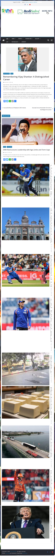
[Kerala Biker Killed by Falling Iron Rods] (25, 369)
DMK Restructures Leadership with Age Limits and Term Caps (26, 150)
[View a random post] (51, 40)
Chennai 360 (28, 38)
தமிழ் (7, 38)
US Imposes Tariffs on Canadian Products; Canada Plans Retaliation (51, 442)
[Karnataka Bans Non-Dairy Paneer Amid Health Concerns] (25, 405)
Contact (24, 41)
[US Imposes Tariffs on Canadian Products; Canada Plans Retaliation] (25, 446)
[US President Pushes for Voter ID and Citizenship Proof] (25, 524)
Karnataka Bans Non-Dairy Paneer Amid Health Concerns (51, 401)
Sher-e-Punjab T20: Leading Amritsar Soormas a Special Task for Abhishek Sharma (51, 320)
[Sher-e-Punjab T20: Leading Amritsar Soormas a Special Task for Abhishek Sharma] (25, 325)
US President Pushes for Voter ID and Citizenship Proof (51, 520)
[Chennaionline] (3, 40)
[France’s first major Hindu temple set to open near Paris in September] (25, 230)
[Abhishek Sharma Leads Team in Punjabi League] (25, 487)
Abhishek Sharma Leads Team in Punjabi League (51, 482)
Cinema (20, 38)
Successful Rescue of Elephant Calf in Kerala (14, 107)
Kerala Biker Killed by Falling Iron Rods (51, 364)
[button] (9, 39)
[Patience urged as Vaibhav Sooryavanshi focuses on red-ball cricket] (25, 275)
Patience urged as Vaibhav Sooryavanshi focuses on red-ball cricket (51, 271)
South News (9, 146)
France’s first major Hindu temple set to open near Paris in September (51, 225)
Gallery (37, 38)
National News (6, 73)
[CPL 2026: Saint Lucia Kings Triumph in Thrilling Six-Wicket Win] (25, 185)
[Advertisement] (27, 27)
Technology (15, 41)
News (13, 38)
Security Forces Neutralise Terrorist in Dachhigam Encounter (42, 108)
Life (7, 41)
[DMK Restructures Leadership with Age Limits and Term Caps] (27, 131)
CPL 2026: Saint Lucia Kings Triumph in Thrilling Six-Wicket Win (51, 181)
